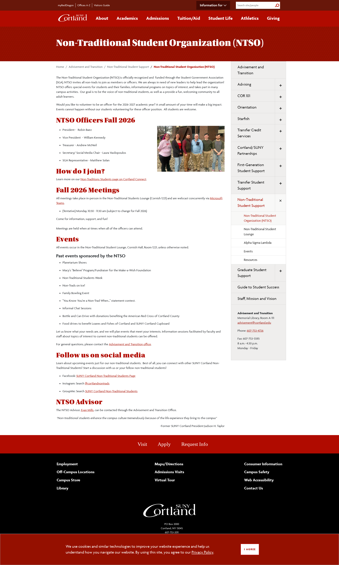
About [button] (102, 18)
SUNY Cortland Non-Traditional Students (111, 391)
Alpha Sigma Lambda (257, 242)
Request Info (194, 444)
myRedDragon (66, 5)
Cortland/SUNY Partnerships (250, 150)
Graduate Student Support (251, 272)
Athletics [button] (250, 18)
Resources (250, 260)
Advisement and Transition (86, 66)
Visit (142, 444)
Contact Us (253, 488)
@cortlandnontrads (97, 383)
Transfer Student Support (250, 185)
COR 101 (243, 95)
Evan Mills (87, 410)
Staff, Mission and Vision (256, 298)
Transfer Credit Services (249, 133)
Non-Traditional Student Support (128, 66)
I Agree (250, 549)
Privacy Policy (202, 552)
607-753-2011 (172, 532)
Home (60, 66)
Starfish (243, 118)
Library (62, 488)
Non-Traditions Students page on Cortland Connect (113, 179)
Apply (164, 444)
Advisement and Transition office (130, 344)
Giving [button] (273, 18)
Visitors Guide (102, 5)
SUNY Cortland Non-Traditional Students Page (105, 376)
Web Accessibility (259, 479)
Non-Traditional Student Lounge (260, 231)
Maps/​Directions (169, 463)
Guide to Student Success (258, 287)
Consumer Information (263, 463)
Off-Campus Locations (75, 471)
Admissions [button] (157, 18)
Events (248, 251)
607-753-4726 (255, 330)
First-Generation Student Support (251, 167)
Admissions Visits (169, 471)
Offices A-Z (83, 5)
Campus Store (68, 479)
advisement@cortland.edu (254, 322)
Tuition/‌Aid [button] (188, 18)
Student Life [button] (220, 18)
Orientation (247, 107)
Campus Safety (256, 471)
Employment (67, 463)
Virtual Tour (165, 479)
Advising (244, 84)
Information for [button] (211, 5)
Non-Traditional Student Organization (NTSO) (260, 218)
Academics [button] (127, 18)
